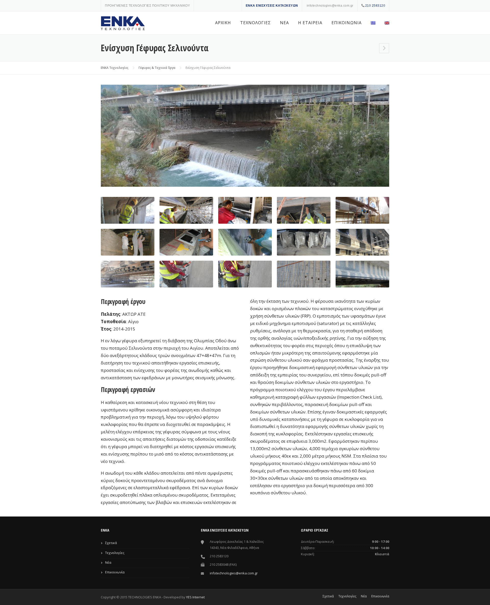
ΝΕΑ (284, 23)
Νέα (108, 562)
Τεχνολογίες (114, 552)
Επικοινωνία (115, 572)
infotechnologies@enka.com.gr (330, 5)
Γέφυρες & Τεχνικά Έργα (157, 68)
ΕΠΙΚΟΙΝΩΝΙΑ (347, 23)
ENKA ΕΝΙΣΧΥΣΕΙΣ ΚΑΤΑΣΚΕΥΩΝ (272, 5)
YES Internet (195, 597)
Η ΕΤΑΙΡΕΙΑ (310, 23)
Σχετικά (111, 542)
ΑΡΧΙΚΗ (223, 23)
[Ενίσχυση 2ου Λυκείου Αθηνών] (384, 49)
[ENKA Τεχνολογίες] (124, 23)
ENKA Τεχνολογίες (114, 68)
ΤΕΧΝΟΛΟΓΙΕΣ (255, 23)
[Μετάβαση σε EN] (384, 22)
